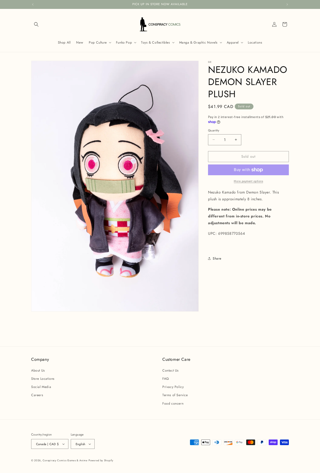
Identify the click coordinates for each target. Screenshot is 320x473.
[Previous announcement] (33, 4)
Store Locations (43, 378)
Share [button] (217, 258)
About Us (38, 370)
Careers (37, 395)
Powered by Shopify (101, 460)
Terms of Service (175, 395)
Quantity (213, 130)
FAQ (165, 378)
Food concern (172, 403)
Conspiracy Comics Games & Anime (65, 460)
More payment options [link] (248, 181)
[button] (36, 24)
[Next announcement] (287, 4)
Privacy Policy (173, 386)
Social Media (41, 386)
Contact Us (170, 370)
